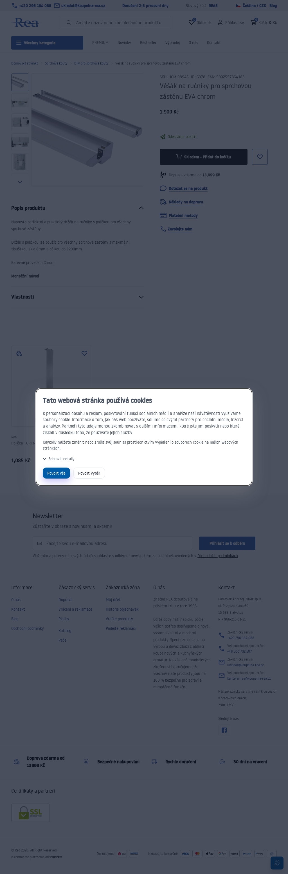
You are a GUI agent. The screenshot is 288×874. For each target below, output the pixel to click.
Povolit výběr (89, 473)
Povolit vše (56, 473)
